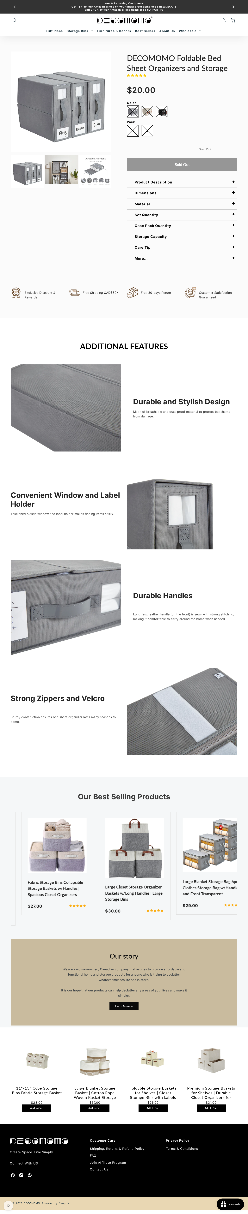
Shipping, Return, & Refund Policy (117, 1149)
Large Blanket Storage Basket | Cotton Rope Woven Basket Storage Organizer (95, 1093)
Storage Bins (77, 31)
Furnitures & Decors (114, 31)
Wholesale (188, 31)
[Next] (233, 7)
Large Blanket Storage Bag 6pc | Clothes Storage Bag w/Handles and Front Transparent (201, 887)
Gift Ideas (54, 31)
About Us (167, 31)
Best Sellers (145, 31)
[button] (137, 75)
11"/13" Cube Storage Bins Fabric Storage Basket (37, 1090)
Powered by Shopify (55, 1203)
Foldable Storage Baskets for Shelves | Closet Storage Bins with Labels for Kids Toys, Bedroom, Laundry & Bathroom (153, 1093)
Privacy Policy (177, 1140)
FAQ (93, 1155)
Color (131, 103)
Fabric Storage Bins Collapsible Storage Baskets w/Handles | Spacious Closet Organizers (44, 888)
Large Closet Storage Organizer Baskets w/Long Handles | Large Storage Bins (123, 892)
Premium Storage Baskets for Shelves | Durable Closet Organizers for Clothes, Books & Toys (211, 1093)
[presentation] (7, 171)
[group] (124, 7)
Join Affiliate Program (108, 1162)
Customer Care (103, 1140)
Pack (131, 122)
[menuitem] (54, 31)
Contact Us (99, 1169)
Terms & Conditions (182, 1149)
